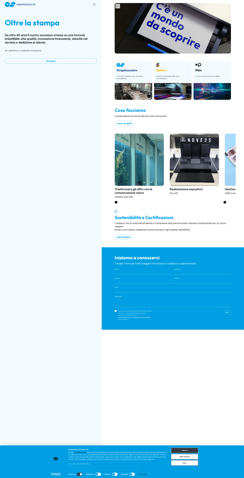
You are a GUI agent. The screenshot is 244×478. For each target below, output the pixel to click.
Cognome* (177, 269)
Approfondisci (124, 237)
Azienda (117, 278)
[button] (116, 202)
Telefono (177, 278)
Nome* (117, 269)
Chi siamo (51, 61)
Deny (184, 463)
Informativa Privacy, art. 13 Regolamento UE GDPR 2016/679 (134, 317)
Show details (142, 474)
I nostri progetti (124, 123)
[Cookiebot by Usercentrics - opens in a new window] (55, 474)
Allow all (184, 450)
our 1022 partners (80, 452)
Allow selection (185, 456)
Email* (116, 287)
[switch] (98, 474)
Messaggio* (118, 296)
